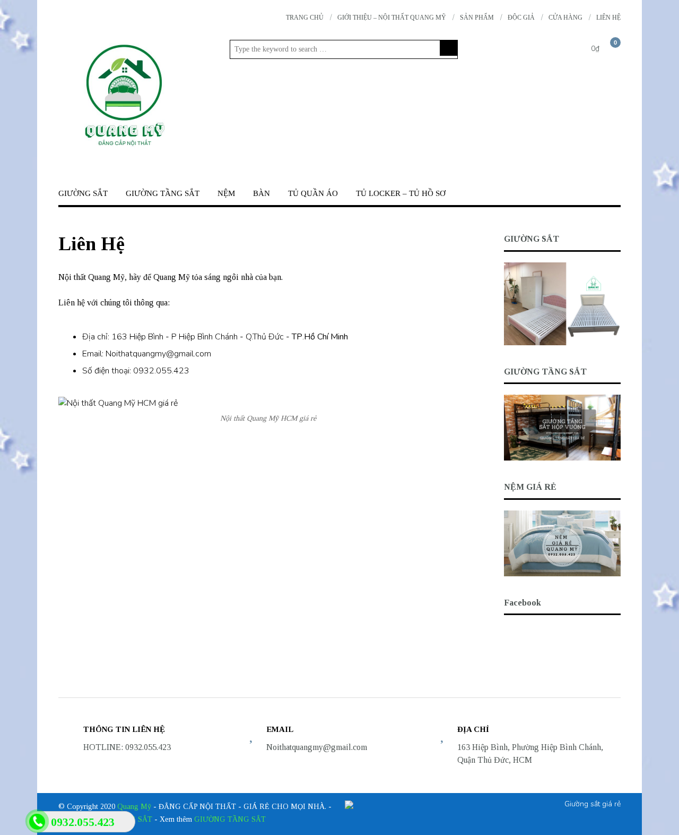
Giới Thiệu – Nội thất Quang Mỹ (391, 17)
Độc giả (521, 17)
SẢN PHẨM (477, 17)
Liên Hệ (608, 17)
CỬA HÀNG (565, 17)
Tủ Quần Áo (313, 193)
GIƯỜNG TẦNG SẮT (230, 819)
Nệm (226, 193)
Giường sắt (83, 193)
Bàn (261, 193)
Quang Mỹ (134, 807)
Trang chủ (305, 17)
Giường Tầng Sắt (162, 193)
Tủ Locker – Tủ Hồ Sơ (401, 193)
